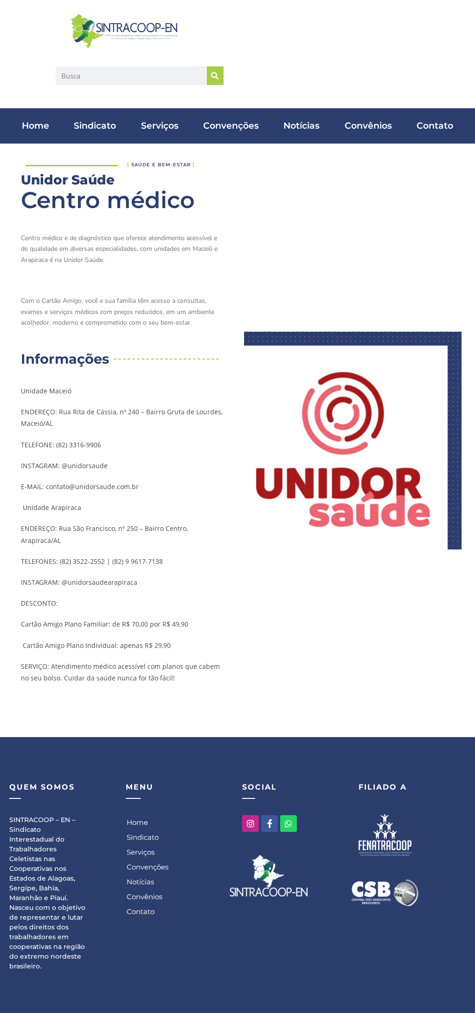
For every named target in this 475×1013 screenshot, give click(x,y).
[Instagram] (250, 823)
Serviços (160, 125)
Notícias (301, 125)
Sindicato (95, 125)
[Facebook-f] (269, 823)
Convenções (231, 125)
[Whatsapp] (288, 823)
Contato (435, 125)
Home (35, 125)
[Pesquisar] (215, 75)
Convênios (368, 125)
